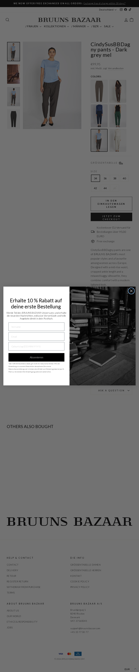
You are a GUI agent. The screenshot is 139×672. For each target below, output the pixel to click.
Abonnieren (36, 357)
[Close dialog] (131, 291)
